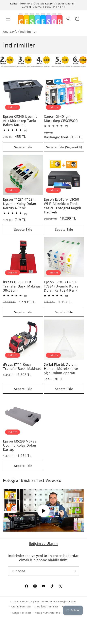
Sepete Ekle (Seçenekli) (64, 147)
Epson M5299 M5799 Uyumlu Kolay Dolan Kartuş (19, 445)
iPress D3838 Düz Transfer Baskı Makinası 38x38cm (22, 286)
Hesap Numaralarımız (47, 612)
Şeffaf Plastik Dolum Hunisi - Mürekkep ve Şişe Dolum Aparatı (61, 368)
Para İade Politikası (46, 606)
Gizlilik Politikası (21, 606)
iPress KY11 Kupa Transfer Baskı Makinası (22, 366)
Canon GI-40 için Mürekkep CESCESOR (61, 118)
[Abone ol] (74, 571)
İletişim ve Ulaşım (43, 543)
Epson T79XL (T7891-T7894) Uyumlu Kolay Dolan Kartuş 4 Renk (61, 286)
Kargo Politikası (21, 612)
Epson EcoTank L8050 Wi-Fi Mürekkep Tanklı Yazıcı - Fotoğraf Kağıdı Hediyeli (62, 205)
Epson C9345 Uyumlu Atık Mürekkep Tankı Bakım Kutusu (20, 120)
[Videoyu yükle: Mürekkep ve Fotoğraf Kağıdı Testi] (43, 511)
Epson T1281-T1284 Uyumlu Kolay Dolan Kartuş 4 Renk (19, 203)
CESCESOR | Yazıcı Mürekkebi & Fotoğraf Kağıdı (48, 601)
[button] (8, 18)
